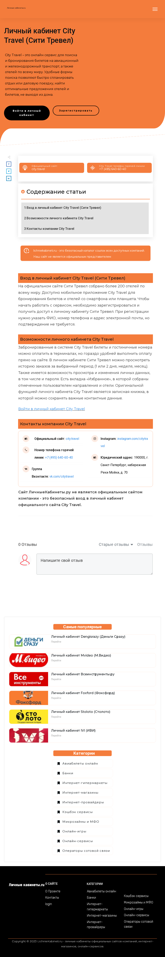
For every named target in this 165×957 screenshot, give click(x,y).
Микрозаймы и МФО (80, 822)
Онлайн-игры (74, 831)
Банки (67, 773)
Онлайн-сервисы (77, 841)
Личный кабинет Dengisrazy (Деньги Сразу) (88, 637)
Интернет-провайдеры (83, 802)
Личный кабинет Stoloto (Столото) (80, 712)
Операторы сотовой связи (86, 851)
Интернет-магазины (80, 792)
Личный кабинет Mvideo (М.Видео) (81, 655)
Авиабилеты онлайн (80, 763)
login (48, 904)
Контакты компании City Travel (50, 229)
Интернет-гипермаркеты (84, 783)
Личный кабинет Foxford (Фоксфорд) (83, 693)
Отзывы (145, 544)
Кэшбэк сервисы (77, 812)
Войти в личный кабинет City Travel (51, 409)
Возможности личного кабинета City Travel (60, 218)
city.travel (38, 169)
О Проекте (52, 891)
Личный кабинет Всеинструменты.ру (82, 674)
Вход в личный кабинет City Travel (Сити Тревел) (64, 208)
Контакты (52, 897)
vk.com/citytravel (62, 476)
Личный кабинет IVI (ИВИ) (73, 730)
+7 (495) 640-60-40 (112, 169)
